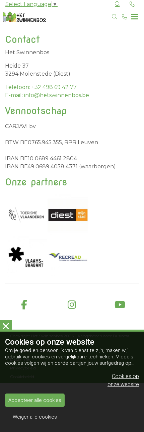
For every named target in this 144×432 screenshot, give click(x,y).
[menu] (134, 15)
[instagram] (72, 305)
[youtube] (120, 305)
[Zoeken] (114, 16)
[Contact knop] (132, 4)
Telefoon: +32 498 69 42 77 (41, 87)
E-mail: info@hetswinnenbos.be (47, 95)
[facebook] (24, 305)
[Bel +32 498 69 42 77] (124, 16)
